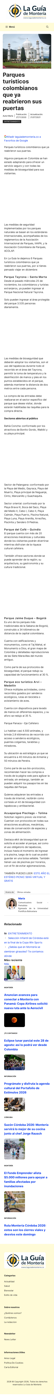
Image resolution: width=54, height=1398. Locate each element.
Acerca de (10, 892)
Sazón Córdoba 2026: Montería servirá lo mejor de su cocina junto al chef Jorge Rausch (26, 1129)
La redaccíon (10, 1322)
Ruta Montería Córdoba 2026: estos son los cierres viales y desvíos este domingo (25, 1230)
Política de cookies (13, 1362)
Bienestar (9, 1290)
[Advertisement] (28, 200)
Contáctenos (10, 1317)
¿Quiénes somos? (13, 1313)
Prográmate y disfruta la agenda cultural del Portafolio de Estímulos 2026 (27, 1088)
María (10, 116)
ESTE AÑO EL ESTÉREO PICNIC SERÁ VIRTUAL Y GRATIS (27, 877)
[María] (11, 908)
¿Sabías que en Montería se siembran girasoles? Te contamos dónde (23, 951)
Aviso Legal (9, 1358)
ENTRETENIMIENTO (12, 121)
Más (6, 963)
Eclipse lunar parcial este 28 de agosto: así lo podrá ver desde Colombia (26, 1045)
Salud (7, 1286)
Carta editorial (11, 1367)
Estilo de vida (10, 1295)
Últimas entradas (24, 892)
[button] (47, 27)
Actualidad (9, 1281)
